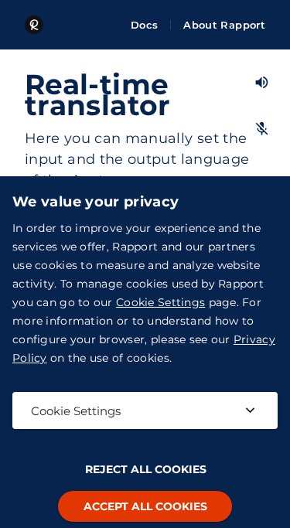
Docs (144, 25)
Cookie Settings (160, 302)
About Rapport (224, 25)
